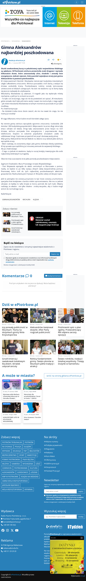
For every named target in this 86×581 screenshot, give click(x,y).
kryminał (29, 489)
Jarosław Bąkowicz (10, 485)
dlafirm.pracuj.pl (52, 463)
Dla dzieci (27, 381)
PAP (25, 451)
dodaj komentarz (54, 276)
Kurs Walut (50, 456)
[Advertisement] (76, 79)
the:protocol (51, 467)
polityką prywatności (74, 499)
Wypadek (6, 451)
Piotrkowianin (20, 468)
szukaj (80, 516)
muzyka (5, 464)
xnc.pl (82, 576)
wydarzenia (28, 464)
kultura (33, 468)
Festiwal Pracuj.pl (53, 471)
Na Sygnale (7, 446)
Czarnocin (7, 468)
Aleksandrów (8, 472)
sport (21, 455)
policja (18, 446)
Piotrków (29, 442)
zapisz (80, 491)
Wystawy (6, 381)
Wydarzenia (16, 41)
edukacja (17, 451)
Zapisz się (55, 254)
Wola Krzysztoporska (12, 489)
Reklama (49, 452)
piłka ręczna (28, 459)
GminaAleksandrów (11, 199)
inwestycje (32, 455)
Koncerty (6, 404)
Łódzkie (34, 472)
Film (25, 404)
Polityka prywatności (54, 445)
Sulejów (27, 446)
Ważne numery (52, 441)
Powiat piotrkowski (11, 459)
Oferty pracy (51, 460)
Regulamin (50, 449)
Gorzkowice (22, 472)
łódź (38, 464)
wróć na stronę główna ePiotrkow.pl (64, 375)
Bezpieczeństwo (9, 455)
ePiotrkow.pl (5, 41)
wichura (26, 199)
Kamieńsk (16, 464)
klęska (36, 199)
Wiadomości (26, 41)
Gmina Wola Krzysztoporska (15, 481)
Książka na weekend (29, 476)
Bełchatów (34, 451)
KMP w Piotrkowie (10, 476)
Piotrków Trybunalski (12, 442)
